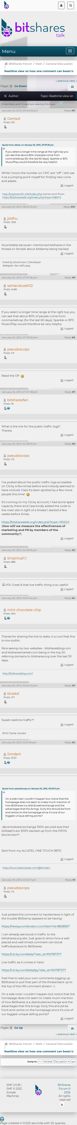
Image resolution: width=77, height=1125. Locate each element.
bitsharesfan (17, 400)
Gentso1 (13, 118)
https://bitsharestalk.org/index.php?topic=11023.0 (35, 522)
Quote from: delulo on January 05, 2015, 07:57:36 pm (27, 145)
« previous (62, 80)
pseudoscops (18, 349)
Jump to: (32, 1061)
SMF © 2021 (14, 1088)
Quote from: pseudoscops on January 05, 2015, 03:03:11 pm (31, 788)
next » (73, 80)
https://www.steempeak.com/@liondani (26, 867)
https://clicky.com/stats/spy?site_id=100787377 (33, 970)
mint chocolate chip (24, 610)
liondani (14, 754)
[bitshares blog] (8, 618)
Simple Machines (13, 1094)
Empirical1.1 (17, 558)
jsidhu (12, 218)
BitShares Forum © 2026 (64, 1088)
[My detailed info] (8, 762)
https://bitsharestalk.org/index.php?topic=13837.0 (31, 197)
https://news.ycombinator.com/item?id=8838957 (35, 926)
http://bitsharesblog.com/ (17, 673)
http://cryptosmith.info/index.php (22, 193)
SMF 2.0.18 (13, 1085)
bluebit (13, 693)
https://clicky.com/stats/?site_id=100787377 (31, 954)
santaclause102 (20, 285)
